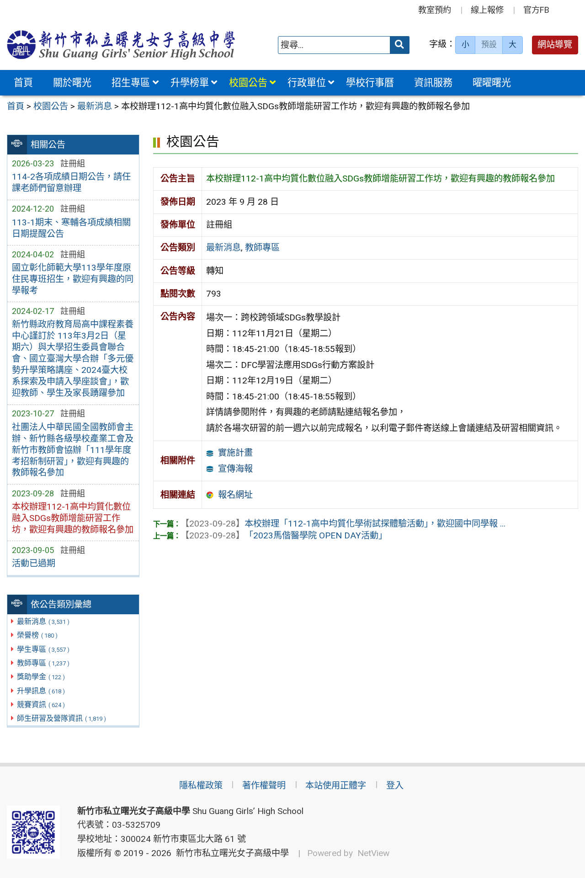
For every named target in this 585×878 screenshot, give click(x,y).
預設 (489, 44)
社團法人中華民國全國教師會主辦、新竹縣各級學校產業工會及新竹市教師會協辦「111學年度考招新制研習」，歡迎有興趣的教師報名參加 (72, 450)
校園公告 (248, 82)
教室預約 (434, 10)
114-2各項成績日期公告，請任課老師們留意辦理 (71, 182)
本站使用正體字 (335, 785)
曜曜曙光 (492, 82)
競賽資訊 (41, 704)
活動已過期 (33, 563)
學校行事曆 (370, 82)
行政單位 (306, 82)
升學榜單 (189, 82)
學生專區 (43, 649)
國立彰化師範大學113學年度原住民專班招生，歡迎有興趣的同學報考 (72, 279)
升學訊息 (41, 690)
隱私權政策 (201, 785)
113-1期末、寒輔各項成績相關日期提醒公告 (71, 228)
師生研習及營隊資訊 (61, 718)
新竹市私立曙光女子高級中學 (230, 853)
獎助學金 (41, 676)
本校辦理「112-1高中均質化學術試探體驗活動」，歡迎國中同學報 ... (343, 523)
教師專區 (43, 663)
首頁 (23, 82)
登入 (395, 785)
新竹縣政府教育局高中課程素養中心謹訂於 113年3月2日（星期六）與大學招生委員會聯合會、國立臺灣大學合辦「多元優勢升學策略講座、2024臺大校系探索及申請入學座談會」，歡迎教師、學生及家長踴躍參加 (72, 358)
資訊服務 (433, 82)
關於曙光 (72, 82)
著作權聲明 (264, 785)
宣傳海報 (235, 468)
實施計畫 (235, 452)
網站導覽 (554, 44)
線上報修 (487, 10)
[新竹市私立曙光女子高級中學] (121, 45)
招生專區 (131, 82)
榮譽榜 (37, 635)
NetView (373, 853)
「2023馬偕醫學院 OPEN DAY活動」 (284, 535)
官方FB (536, 10)
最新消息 (43, 621)
